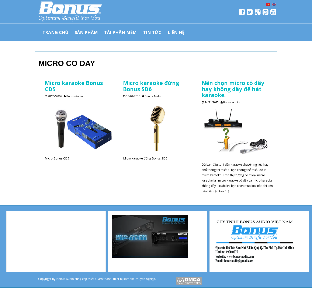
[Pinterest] (265, 13)
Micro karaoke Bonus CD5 (74, 86)
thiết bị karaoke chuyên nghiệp (134, 279)
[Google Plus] (257, 13)
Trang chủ (55, 32)
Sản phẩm (86, 32)
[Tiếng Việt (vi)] (268, 4)
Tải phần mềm (120, 32)
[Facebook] (242, 13)
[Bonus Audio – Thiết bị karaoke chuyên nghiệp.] (70, 10)
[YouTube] (273, 13)
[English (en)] (274, 4)
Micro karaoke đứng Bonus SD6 (151, 86)
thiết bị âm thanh (99, 279)
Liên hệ (176, 32)
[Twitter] (249, 13)
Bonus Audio (74, 96)
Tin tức (152, 32)
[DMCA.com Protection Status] (189, 280)
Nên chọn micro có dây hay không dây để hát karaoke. (233, 89)
